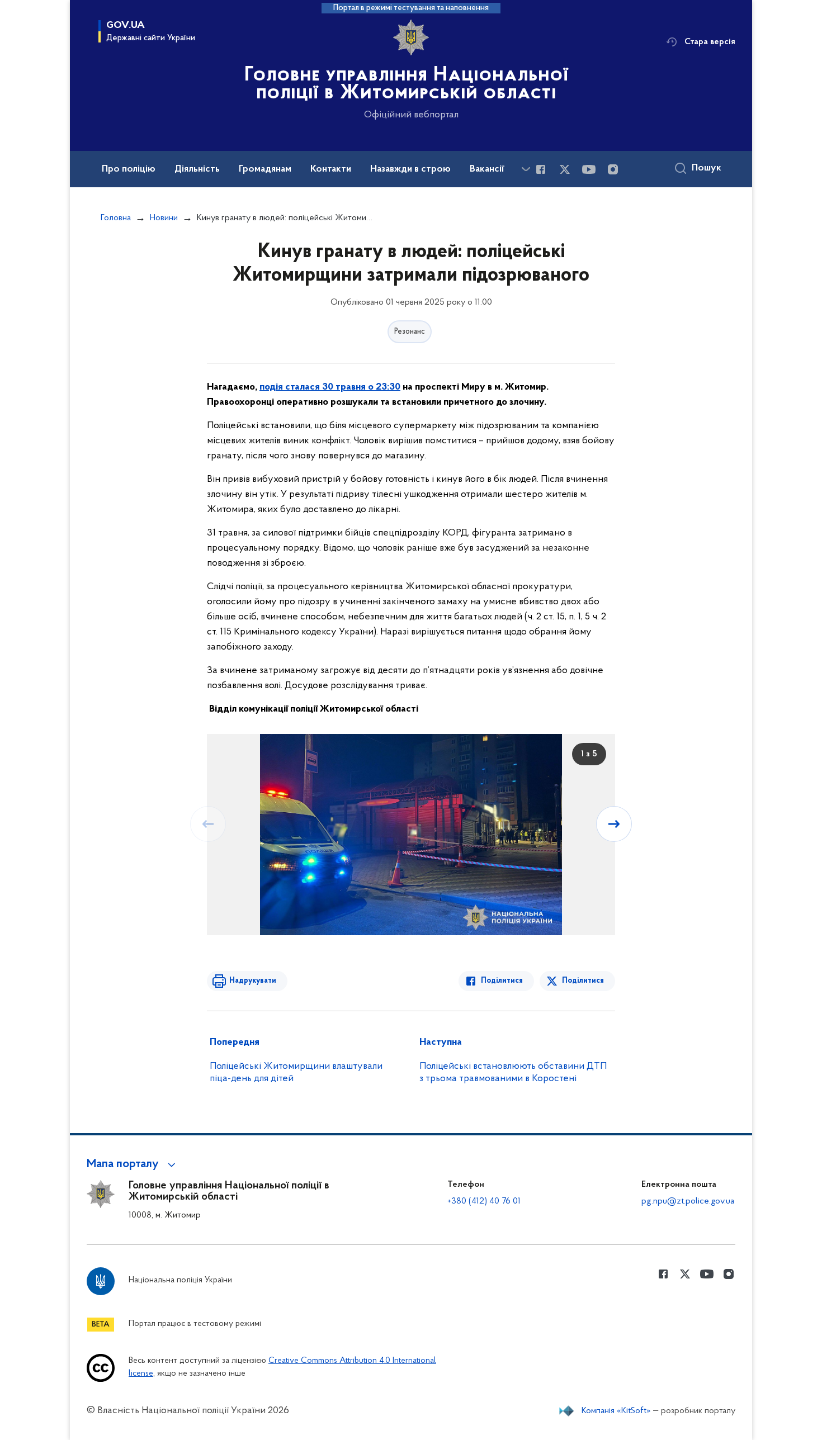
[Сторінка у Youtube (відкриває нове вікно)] (589, 169)
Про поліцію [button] (128, 169)
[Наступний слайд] (614, 824)
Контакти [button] (330, 169)
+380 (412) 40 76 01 (484, 1201)
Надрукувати (252, 981)
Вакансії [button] (487, 169)
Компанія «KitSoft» (616, 1410)
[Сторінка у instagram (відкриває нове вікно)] (613, 169)
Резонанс (409, 332)
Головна (116, 218)
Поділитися (502, 981)
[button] (133, 1164)
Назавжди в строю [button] (410, 169)
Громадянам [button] (265, 169)
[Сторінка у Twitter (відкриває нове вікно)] (564, 169)
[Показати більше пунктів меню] (525, 169)
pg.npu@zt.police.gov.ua (687, 1201)
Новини (164, 218)
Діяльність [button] (197, 169)
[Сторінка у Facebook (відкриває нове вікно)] (540, 169)
